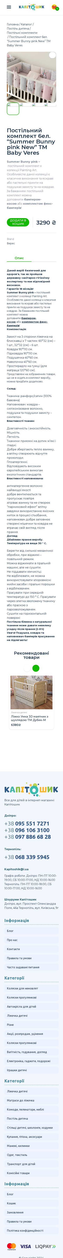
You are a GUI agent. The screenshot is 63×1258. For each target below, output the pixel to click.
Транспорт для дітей (21, 1164)
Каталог (26, 24)
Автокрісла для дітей (21, 1006)
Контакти (13, 949)
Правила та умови (19, 958)
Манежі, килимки (18, 1145)
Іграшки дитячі (17, 1070)
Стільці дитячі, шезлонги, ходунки (30, 1127)
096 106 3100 (27, 830)
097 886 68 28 (27, 837)
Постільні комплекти (22, 32)
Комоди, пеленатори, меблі (25, 1109)
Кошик (11, 1203)
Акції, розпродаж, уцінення (25, 1033)
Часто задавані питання (23, 967)
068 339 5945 (27, 857)
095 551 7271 (27, 823)
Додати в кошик (18, 222)
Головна (13, 24)
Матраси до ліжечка (20, 1100)
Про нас (12, 940)
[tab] (19, 259)
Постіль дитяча (18, 28)
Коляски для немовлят (22, 988)
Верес (11, 243)
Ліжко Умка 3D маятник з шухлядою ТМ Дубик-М (29, 718)
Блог (10, 930)
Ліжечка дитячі (19, 712)
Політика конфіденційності (25, 1230)
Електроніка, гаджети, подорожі (28, 1061)
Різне (10, 1024)
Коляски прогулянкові (22, 997)
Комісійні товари (18, 1173)
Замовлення (15, 1212)
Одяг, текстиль (17, 1154)
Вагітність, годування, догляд (27, 1052)
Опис (19, 258)
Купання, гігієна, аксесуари (24, 1136)
